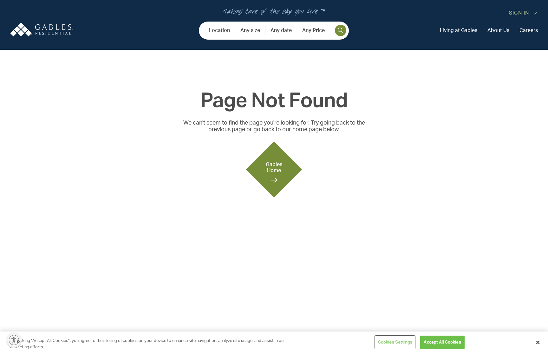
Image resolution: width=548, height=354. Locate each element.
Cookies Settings (395, 342)
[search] (340, 30)
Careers (528, 30)
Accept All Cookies (442, 342)
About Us (498, 30)
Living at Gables (458, 30)
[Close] (538, 342)
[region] (274, 342)
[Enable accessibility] (14, 340)
